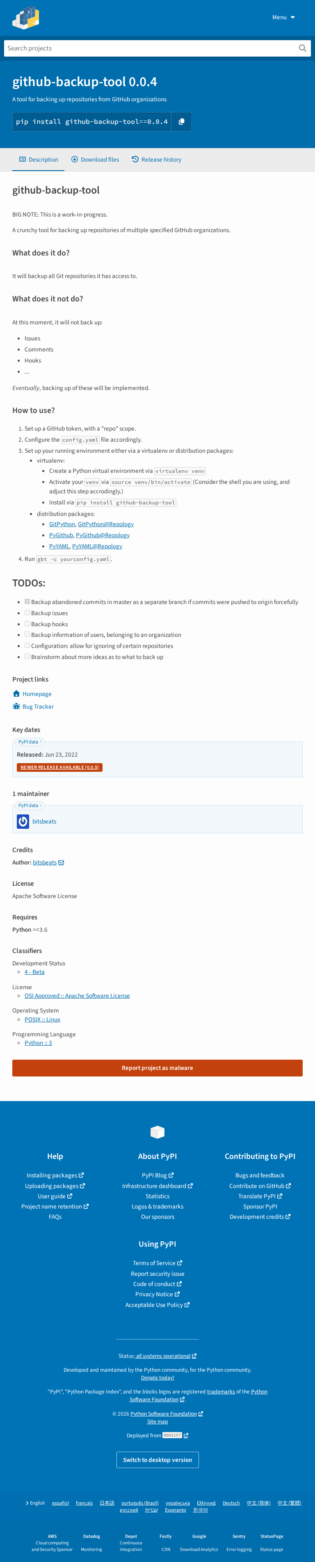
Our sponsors (157, 1216)
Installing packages (52, 1175)
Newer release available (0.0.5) (60, 767)
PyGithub (61, 535)
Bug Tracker (38, 706)
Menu (279, 17)
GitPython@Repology (106, 524)
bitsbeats (45, 862)
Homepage (37, 693)
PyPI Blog (154, 1175)
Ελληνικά (206, 1503)
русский (129, 1510)
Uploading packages (51, 1185)
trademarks (221, 1392)
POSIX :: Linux (42, 1019)
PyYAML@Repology (97, 546)
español (60, 1503)
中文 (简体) (259, 1503)
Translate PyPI (257, 1196)
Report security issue (158, 1273)
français (84, 1503)
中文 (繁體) (289, 1503)
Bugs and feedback (260, 1175)
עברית (151, 1510)
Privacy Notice (154, 1294)
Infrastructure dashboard (154, 1185)
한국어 (200, 1510)
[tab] (38, 159)
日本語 (107, 1503)
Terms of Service (154, 1263)
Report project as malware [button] (157, 1067)
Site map (157, 1421)
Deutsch (231, 1503)
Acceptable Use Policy (154, 1304)
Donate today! (157, 1378)
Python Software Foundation (163, 1414)
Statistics (157, 1196)
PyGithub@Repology (103, 535)
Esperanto (175, 1510)
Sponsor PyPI (260, 1206)
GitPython (62, 524)
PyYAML (59, 546)
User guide (52, 1196)
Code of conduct (154, 1283)
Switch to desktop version (157, 1459)
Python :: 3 (38, 1042)
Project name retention (51, 1206)
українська (178, 1503)
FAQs (55, 1216)
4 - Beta (35, 971)
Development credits (257, 1216)
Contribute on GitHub (256, 1185)
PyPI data (28, 742)
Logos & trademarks (157, 1206)
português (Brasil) (140, 1503)
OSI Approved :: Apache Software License (77, 995)
